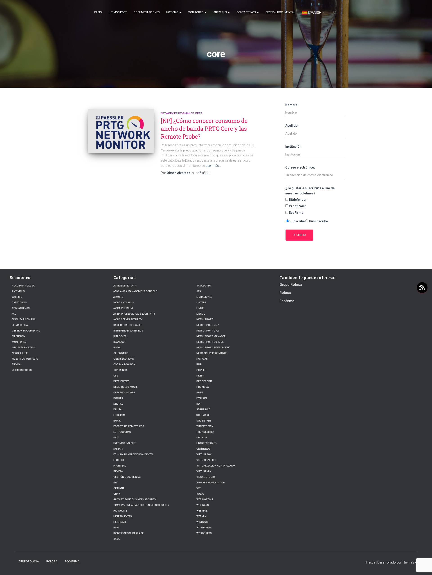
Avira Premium (123, 308)
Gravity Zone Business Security (134, 499)
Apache (118, 296)
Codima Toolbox (124, 364)
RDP (199, 403)
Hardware (120, 510)
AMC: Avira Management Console (135, 291)
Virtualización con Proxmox (215, 465)
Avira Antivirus (123, 302)
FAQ (14, 313)
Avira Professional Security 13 (134, 313)
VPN (199, 488)
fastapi (118, 448)
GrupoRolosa (29, 561)
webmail (201, 510)
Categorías (19, 302)
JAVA (116, 538)
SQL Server (203, 420)
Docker (118, 398)
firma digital (20, 325)
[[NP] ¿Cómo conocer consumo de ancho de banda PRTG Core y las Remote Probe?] (121, 131)
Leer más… (213, 165)
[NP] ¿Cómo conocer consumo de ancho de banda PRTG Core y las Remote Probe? (204, 128)
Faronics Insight (124, 443)
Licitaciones (204, 296)
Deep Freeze (121, 381)
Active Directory (124, 285)
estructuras (122, 432)
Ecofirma (119, 415)
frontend (119, 465)
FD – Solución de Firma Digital (133, 454)
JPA (198, 291)
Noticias (172, 12)
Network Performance (177, 113)
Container (120, 370)
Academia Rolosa (23, 285)
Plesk (200, 375)
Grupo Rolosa (290, 284)
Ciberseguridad (123, 358)
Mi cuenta (18, 336)
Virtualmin (203, 471)
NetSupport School (210, 341)
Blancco (119, 341)
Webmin (201, 516)
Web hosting (204, 499)
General (118, 471)
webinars (202, 505)
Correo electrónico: (300, 167)
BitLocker (119, 336)
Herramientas (122, 516)
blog (116, 347)
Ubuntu (201, 437)
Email (117, 420)
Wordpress (204, 533)
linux (200, 308)
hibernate (119, 522)
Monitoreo (196, 12)
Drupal (118, 403)
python (201, 398)
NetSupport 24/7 (207, 325)
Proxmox (202, 387)
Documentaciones (147, 12)
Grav (116, 493)
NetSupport (204, 319)
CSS (115, 375)
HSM (116, 527)
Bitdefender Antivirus (128, 330)
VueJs (200, 493)
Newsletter (20, 353)
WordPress (204, 527)
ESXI (116, 437)
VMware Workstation (210, 482)
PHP (199, 364)
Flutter (118, 460)
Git (115, 482)
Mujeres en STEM (23, 347)
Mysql (200, 313)
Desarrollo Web (124, 392)
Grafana (118, 488)
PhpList (201, 370)
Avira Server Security (127, 319)
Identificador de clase (128, 533)
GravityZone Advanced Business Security (141, 505)
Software (202, 415)
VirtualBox (204, 454)
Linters (201, 302)
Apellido (291, 125)
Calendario (120, 353)
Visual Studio (205, 477)
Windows (202, 522)
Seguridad (203, 409)
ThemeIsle (409, 562)
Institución (293, 146)
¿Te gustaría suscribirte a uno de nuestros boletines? (310, 190)
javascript (204, 285)
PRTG (198, 113)
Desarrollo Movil (125, 387)
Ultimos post (118, 12)
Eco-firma (72, 561)
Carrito (17, 296)
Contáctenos (246, 12)
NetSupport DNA (207, 330)
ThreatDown (204, 426)
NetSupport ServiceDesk (213, 347)
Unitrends (203, 448)
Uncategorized (206, 443)
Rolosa (285, 293)
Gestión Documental (280, 12)
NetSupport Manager (211, 336)
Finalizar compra (24, 319)
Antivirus (220, 12)
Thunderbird (205, 432)
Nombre (291, 105)
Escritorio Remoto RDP (128, 426)
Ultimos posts (22, 370)
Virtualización (206, 460)
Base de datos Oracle (127, 325)
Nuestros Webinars (25, 358)
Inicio (98, 12)
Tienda (16, 364)
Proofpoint (204, 381)
